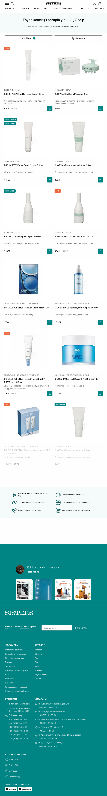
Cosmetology (14, 777)
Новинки (38, 670)
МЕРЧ (55, 9)
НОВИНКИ (67, 9)
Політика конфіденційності (17, 691)
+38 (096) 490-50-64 (18, 739)
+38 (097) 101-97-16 (47, 723)
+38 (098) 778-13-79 (47, 707)
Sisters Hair (13, 759)
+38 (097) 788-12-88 (18, 723)
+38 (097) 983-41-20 (18, 727)
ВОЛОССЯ (9, 9)
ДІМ (46, 9)
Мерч (37, 666)
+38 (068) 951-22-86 (18, 735)
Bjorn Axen (9, 90)
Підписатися (33, 571)
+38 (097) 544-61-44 (47, 731)
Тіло (36, 658)
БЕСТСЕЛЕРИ (84, 9)
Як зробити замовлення (15, 654)
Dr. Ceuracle (9, 304)
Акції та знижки (41, 674)
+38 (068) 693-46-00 (18, 731)
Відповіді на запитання (15, 658)
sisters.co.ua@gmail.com (19, 704)
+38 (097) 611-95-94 (47, 715)
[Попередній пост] (20, 590)
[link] (100, 3)
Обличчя (38, 654)
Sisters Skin (14, 765)
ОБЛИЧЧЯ (24, 9)
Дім (36, 662)
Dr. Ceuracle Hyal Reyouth (28, 304)
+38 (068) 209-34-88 (47, 738)
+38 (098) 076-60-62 (47, 746)
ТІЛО (36, 9)
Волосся (38, 650)
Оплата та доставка (14, 650)
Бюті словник (11, 678)
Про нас (8, 662)
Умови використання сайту (17, 687)
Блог (7, 674)
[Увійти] (94, 3)
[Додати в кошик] (49, 108)
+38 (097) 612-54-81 (18, 719)
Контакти (9, 683)
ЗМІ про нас (10, 666)
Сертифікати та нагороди (16, 670)
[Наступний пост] (87, 590)
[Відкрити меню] (7, 3)
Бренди (38, 678)
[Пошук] (12, 3)
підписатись (81, 628)
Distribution (13, 771)
